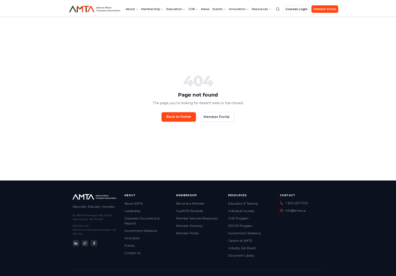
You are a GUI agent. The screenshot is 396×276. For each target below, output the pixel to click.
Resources (260, 9)
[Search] (278, 9)
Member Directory (189, 226)
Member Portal (325, 9)
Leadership (132, 211)
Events (217, 9)
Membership (150, 9)
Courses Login (296, 9)
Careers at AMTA (240, 241)
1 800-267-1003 (297, 203)
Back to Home (178, 117)
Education (174, 9)
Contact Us (132, 253)
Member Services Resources (197, 218)
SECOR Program (240, 226)
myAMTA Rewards (189, 211)
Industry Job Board (242, 248)
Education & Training (243, 203)
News (205, 9)
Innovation (237, 9)
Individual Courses (241, 211)
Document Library (241, 255)
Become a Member (190, 203)
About (130, 9)
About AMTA (133, 203)
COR (191, 9)
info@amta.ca (296, 210)
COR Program (238, 218)
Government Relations (140, 231)
